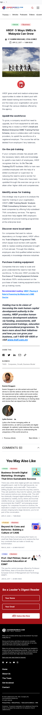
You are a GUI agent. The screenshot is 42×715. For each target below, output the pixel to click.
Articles (15, 15)
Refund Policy (16, 702)
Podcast (6, 522)
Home (4, 669)
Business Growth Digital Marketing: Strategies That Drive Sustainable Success (18, 475)
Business (26, 25)
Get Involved (8, 683)
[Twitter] (7, 662)
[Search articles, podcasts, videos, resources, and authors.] (32, 8)
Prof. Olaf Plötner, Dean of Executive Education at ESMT (15, 561)
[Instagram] (17, 662)
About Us (6, 674)
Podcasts (23, 15)
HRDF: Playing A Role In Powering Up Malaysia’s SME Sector (20, 294)
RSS (37, 702)
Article (15, 25)
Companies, (12, 364)
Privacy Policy (6, 702)
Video (5, 554)
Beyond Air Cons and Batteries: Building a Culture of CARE (13, 529)
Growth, (20, 364)
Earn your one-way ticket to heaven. (14, 657)
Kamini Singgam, (17, 39)
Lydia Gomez (31, 39)
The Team (6, 678)
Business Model (29, 364)
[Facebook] (3, 662)
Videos (32, 15)
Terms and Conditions (27, 702)
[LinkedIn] (10, 662)
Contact (6, 687)
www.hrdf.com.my (17, 339)
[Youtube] (14, 662)
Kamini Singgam (8, 386)
